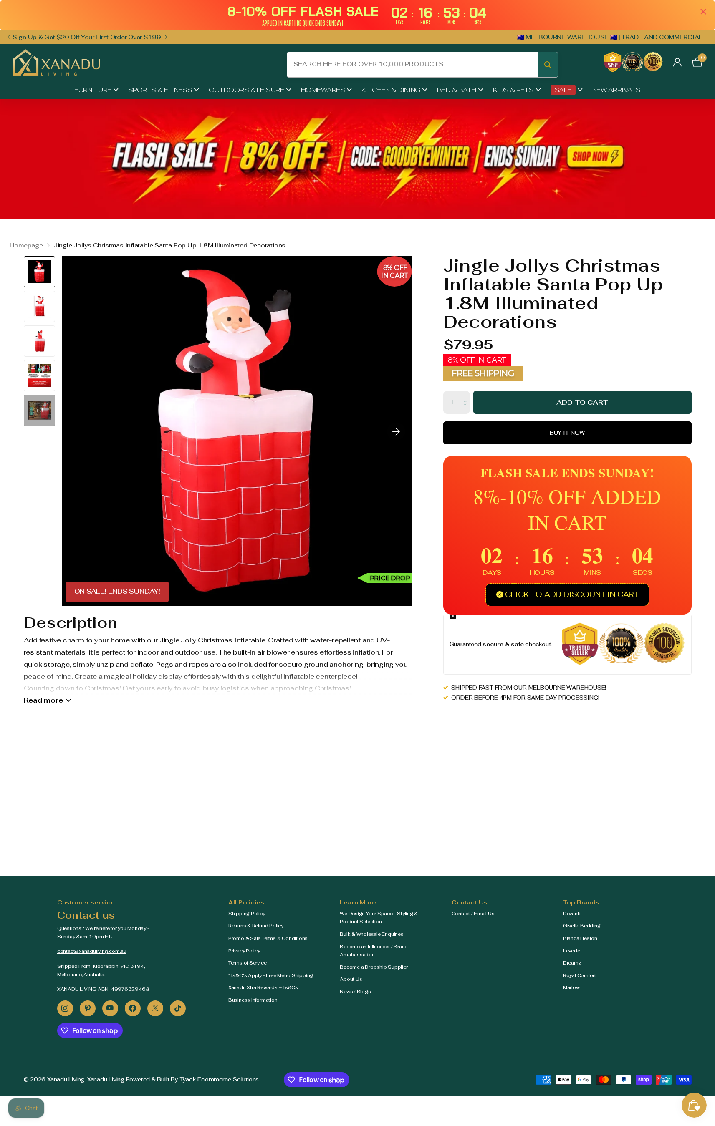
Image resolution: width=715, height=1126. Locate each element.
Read (43, 700)
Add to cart (582, 402)
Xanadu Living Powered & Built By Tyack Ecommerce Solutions (173, 1079)
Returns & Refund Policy (255, 926)
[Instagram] (65, 1008)
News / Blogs (355, 992)
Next (166, 37)
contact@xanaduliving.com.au (91, 951)
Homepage (26, 245)
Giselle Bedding (582, 926)
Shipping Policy (246, 914)
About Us (351, 979)
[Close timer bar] (703, 11)
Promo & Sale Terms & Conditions (268, 938)
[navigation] (8, 37)
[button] (467, 395)
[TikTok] (178, 1008)
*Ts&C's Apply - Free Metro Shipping (270, 975)
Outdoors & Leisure (246, 90)
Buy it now (567, 432)
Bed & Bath (456, 90)
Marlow (571, 987)
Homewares (323, 90)
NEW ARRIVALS (616, 90)
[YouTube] (110, 1008)
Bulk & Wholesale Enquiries (371, 934)
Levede (571, 951)
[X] (155, 1008)
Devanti (571, 914)
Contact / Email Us (473, 914)
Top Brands (581, 902)
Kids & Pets (513, 90)
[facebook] (133, 1008)
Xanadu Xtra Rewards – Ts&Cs (263, 987)
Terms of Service (247, 963)
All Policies (246, 902)
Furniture (92, 90)
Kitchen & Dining (390, 90)
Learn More (358, 902)
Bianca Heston (580, 938)
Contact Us (470, 902)
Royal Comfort (579, 975)
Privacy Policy (244, 951)
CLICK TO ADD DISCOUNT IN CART (572, 594)
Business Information (253, 1000)
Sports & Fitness (160, 90)
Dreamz (572, 963)
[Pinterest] (88, 1008)
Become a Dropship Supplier (373, 967)
